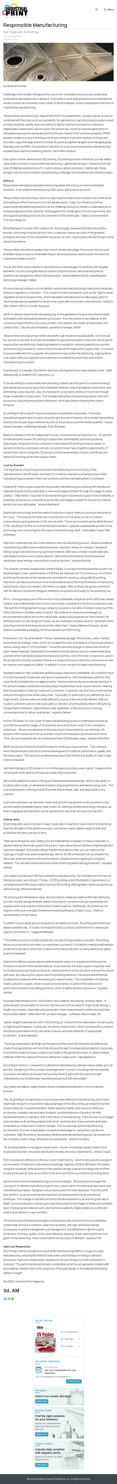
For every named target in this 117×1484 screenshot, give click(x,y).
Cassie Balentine (14, 36)
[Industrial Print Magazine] (15, 10)
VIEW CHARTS (42, 1465)
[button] (96, 9)
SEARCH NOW (42, 1401)
